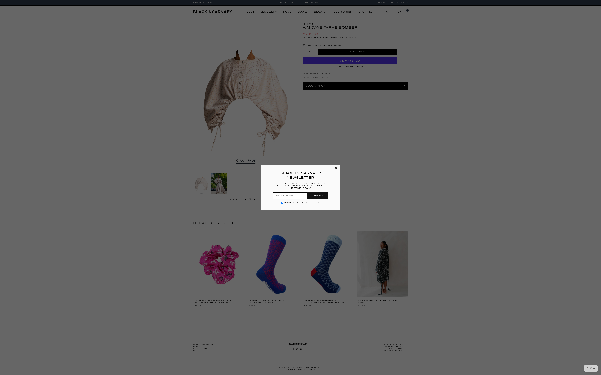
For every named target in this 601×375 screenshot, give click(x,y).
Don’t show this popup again (302, 203)
